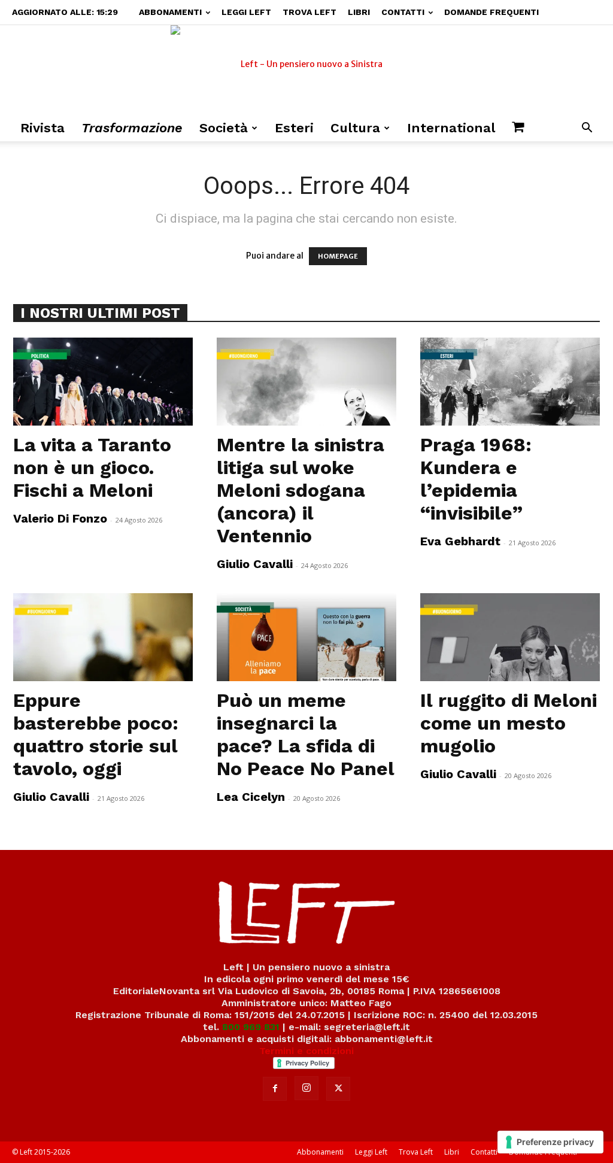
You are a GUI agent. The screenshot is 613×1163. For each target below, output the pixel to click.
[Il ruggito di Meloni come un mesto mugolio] (510, 637)
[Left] (306, 70)
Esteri (294, 127)
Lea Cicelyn (251, 796)
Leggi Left (246, 12)
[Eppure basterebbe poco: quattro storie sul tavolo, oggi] (103, 637)
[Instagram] (306, 1088)
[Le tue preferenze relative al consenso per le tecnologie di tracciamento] (550, 1142)
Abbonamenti (170, 12)
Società (223, 127)
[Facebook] (275, 1089)
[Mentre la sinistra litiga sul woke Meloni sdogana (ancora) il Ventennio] (306, 382)
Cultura (355, 127)
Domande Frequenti (491, 12)
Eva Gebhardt (460, 541)
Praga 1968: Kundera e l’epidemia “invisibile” (476, 478)
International (451, 127)
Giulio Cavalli (255, 564)
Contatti (402, 12)
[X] (338, 1089)
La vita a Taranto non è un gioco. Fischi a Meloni (92, 467)
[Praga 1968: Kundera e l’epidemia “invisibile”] (510, 382)
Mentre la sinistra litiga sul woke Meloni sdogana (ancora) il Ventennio (300, 490)
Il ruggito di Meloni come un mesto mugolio (508, 723)
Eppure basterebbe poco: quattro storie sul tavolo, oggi (95, 734)
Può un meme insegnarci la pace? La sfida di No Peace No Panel (305, 734)
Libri (359, 12)
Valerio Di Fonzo (60, 518)
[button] (586, 129)
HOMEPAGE (338, 256)
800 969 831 (251, 1027)
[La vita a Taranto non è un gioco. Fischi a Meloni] (103, 382)
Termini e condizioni (306, 1050)
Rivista (42, 127)
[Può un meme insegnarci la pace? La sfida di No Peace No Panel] (306, 637)
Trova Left (309, 12)
